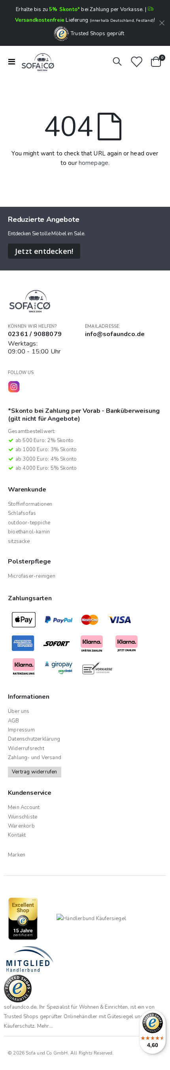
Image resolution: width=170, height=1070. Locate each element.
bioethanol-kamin (29, 531)
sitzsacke (19, 541)
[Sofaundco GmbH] (36, 62)
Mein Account (24, 807)
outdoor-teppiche (29, 522)
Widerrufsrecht (26, 748)
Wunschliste (22, 816)
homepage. (94, 163)
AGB (13, 720)
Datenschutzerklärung (34, 739)
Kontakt (17, 835)
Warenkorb (21, 826)
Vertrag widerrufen (34, 771)
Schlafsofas (22, 513)
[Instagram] (14, 387)
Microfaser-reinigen (31, 576)
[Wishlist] (136, 62)
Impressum (21, 729)
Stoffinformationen (30, 504)
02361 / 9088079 (35, 334)
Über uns (19, 711)
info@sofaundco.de (115, 334)
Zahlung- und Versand (34, 757)
